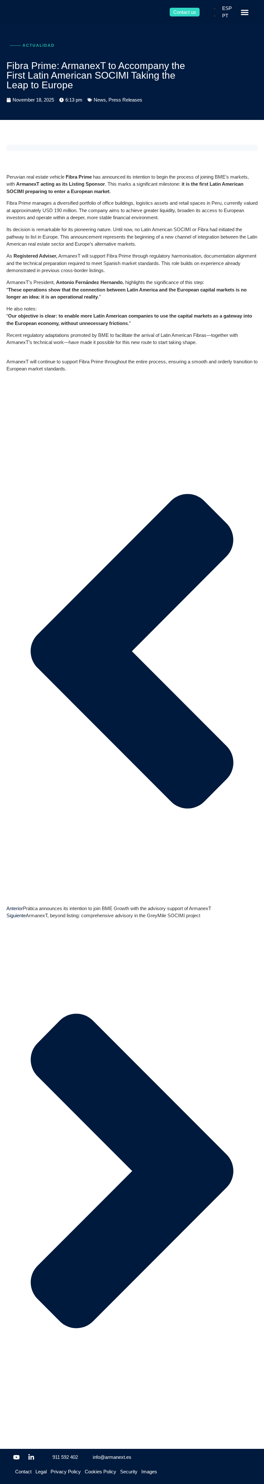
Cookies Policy (100, 1471)
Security (128, 1471)
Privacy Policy (66, 1471)
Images (149, 1471)
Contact (23, 1471)
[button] (244, 12)
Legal (41, 1471)
